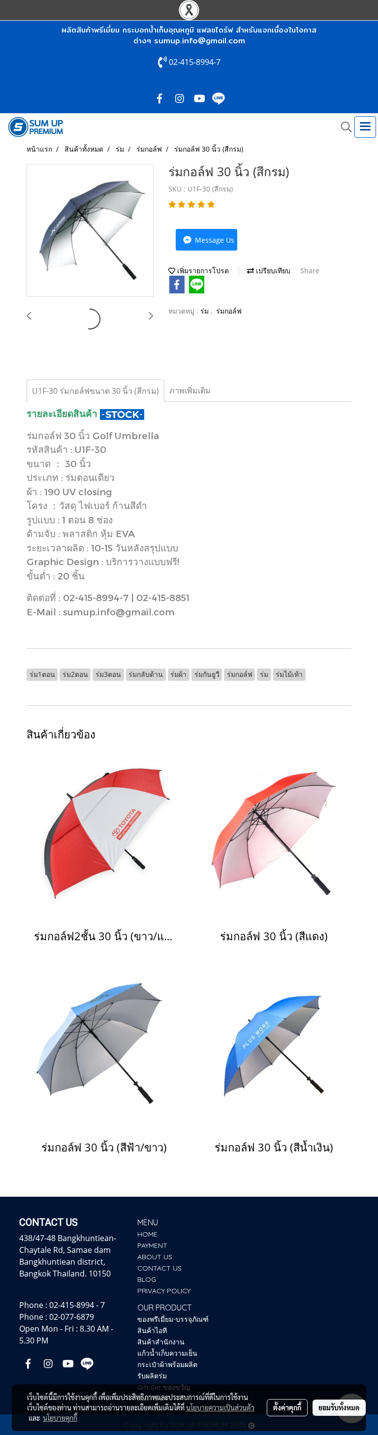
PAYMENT (152, 1245)
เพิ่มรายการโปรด (202, 270)
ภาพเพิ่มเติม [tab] (190, 390)
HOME (147, 1234)
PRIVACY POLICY (163, 1290)
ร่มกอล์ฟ (229, 311)
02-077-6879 (71, 1316)
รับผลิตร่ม (152, 1375)
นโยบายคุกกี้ (60, 1417)
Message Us (213, 240)
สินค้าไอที (152, 1330)
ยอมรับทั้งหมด (339, 1407)
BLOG (146, 1279)
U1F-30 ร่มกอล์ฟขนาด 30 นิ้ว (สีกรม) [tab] (95, 390)
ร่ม (205, 311)
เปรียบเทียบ (272, 270)
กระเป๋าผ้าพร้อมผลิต (167, 1364)
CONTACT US (159, 1268)
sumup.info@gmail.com (199, 40)
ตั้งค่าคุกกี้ (287, 1407)
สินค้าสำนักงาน (161, 1342)
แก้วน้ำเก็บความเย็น (167, 1353)
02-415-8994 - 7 (77, 1305)
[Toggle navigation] (365, 127)
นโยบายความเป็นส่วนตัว (220, 1407)
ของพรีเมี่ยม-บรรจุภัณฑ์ (173, 1319)
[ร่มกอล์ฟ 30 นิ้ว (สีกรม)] (90, 230)
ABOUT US (154, 1256)
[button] (343, 127)
